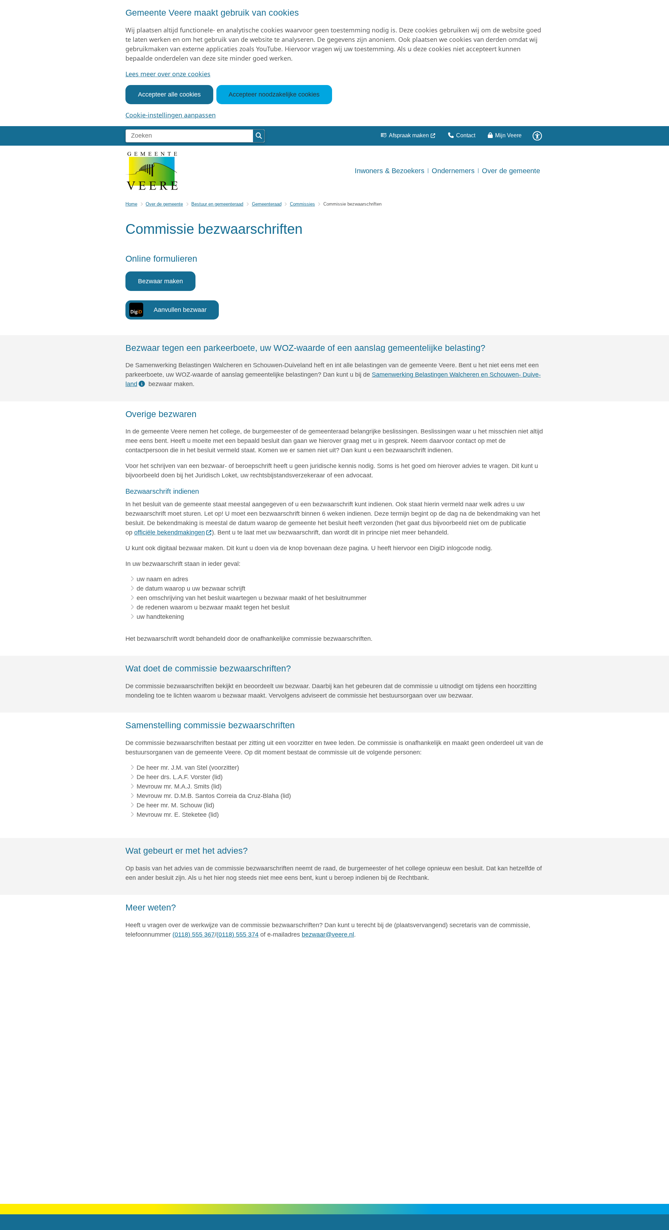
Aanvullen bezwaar (180, 309)
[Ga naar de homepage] (151, 171)
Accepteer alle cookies (169, 94)
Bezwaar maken (160, 281)
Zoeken (258, 136)
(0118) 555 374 (237, 934)
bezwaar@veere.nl (328, 934)
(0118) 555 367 (193, 934)
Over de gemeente (164, 204)
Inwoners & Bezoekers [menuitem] (389, 171)
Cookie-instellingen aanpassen (170, 115)
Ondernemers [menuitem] (453, 171)
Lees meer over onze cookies (167, 74)
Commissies (302, 204)
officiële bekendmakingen (169, 532)
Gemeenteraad (267, 204)
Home (131, 204)
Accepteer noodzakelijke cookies (274, 94)
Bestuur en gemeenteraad (217, 204)
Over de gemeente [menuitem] (511, 171)
